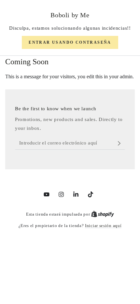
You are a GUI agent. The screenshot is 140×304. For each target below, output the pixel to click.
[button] (70, 42)
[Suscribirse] (121, 143)
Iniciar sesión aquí (103, 225)
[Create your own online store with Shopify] (102, 214)
